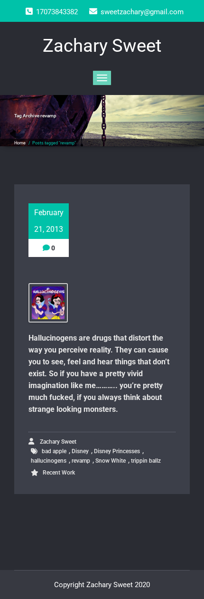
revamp (81, 460)
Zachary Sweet (57, 441)
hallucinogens (48, 460)
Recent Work (59, 472)
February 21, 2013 (49, 221)
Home (20, 143)
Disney (80, 451)
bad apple (54, 451)
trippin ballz (146, 460)
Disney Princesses (117, 451)
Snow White (110, 460)
